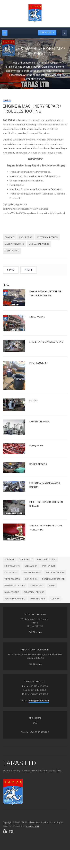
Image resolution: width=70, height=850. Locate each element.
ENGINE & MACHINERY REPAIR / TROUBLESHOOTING (32, 109)
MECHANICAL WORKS (39, 244)
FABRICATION (48, 566)
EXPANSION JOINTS (31, 572)
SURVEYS (55, 599)
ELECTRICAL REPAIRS (47, 237)
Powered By (8, 831)
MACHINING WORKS (14, 244)
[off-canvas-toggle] (4, 33)
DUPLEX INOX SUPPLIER (53, 579)
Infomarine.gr (32, 826)
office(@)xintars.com (39, 700)
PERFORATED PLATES (14, 585)
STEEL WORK (31, 566)
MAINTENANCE (12, 251)
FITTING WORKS (12, 566)
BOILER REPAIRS (38, 599)
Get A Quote (47, 33)
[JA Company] (35, 13)
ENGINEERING (25, 237)
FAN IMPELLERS (11, 592)
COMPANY (9, 237)
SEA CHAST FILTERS (55, 572)
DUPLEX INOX (31, 579)
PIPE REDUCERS (12, 579)
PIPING (52, 585)
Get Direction (35, 632)
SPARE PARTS (25, 559)
